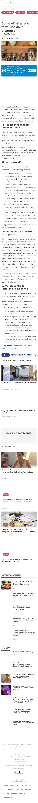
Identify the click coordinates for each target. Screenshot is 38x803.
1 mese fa (8, 416)
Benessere (29, 789)
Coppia (14, 793)
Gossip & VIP (25, 785)
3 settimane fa (9, 389)
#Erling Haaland (8, 12)
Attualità (14, 785)
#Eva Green (20, 12)
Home (6, 785)
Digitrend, (3, 389)
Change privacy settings (19, 781)
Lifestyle (19, 789)
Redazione (4, 478)
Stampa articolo (12, 38)
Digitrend (27, 765)
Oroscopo (8, 797)
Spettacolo (8, 789)
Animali (22, 793)
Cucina (6, 793)
